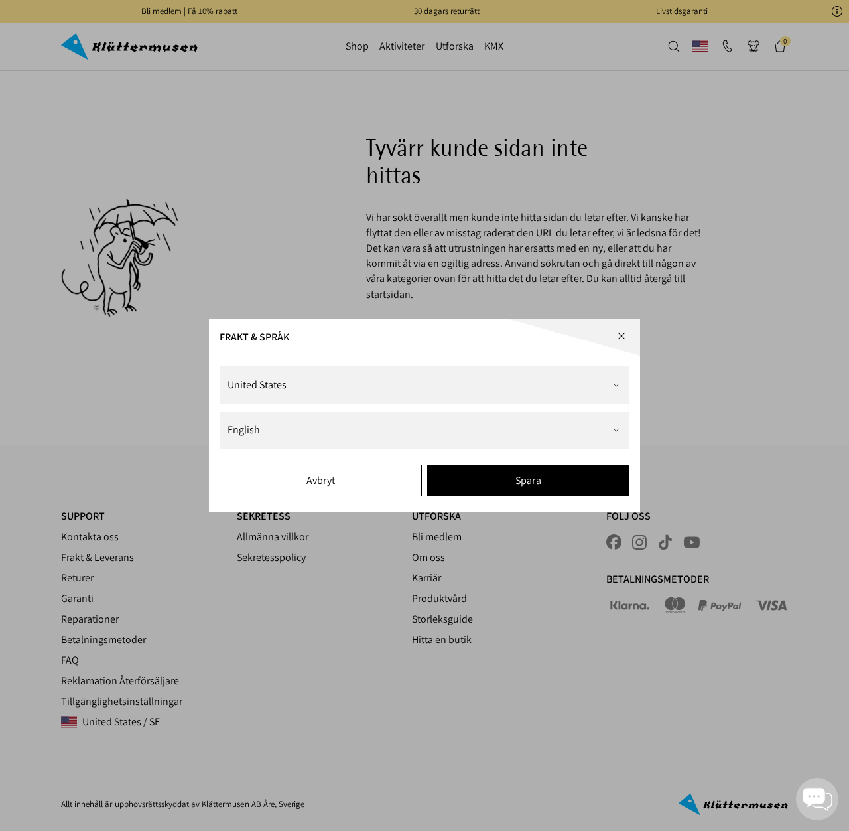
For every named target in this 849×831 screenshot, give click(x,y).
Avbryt (320, 480)
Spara (528, 480)
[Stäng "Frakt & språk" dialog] (621, 336)
